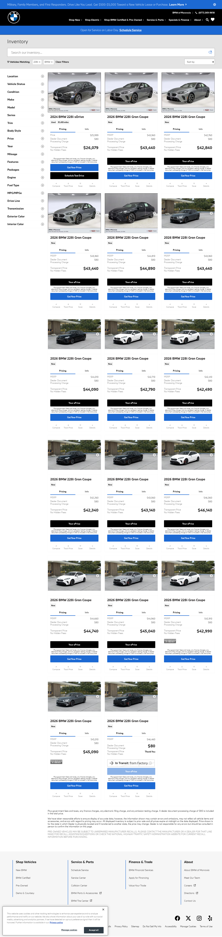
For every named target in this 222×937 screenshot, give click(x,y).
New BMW (21, 870)
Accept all (93, 930)
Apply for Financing (139, 877)
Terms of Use (206, 926)
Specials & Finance (179, 19)
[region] (55, 920)
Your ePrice (131, 161)
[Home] (14, 17)
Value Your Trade (137, 885)
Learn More (177, 4)
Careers (188, 885)
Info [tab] (87, 129)
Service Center (78, 877)
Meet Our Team (192, 877)
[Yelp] (209, 917)
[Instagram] (198, 917)
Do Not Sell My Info (152, 926)
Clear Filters (62, 61)
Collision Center (79, 885)
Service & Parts (155, 19)
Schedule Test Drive (74, 175)
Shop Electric (92, 19)
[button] (74, 122)
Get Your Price (74, 167)
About (197, 19)
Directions (189, 893)
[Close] (214, 4)
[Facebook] (176, 917)
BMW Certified (23, 877)
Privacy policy (56, 922)
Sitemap (135, 926)
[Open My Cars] (213, 19)
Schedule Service (130, 30)
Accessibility (171, 926)
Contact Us (190, 900)
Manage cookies (69, 930)
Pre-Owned (22, 885)
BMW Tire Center (79, 900)
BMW (47, 61)
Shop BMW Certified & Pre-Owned (123, 19)
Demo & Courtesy (25, 893)
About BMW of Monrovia (196, 870)
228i (36, 61)
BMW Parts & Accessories (84, 893)
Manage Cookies (188, 926)
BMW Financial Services (141, 870)
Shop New (74, 19)
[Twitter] (187, 917)
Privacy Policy (121, 926)
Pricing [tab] (62, 129)
